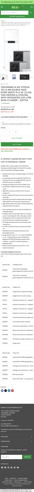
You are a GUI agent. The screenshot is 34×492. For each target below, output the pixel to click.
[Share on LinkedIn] (9, 390)
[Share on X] (5, 390)
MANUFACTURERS (22, 478)
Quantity (3, 127)
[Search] (30, 13)
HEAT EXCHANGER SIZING (20, 480)
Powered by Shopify (17, 485)
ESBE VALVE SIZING (7, 482)
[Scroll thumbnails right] (31, 77)
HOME (6, 478)
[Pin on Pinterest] (12, 390)
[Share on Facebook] (2, 390)
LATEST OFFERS (28, 482)
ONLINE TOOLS (9, 480)
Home (2, 21)
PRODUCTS (13, 478)
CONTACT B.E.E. (18, 482)
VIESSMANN (6, 103)
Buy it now (17, 144)
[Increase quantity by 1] (15, 131)
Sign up (27, 457)
